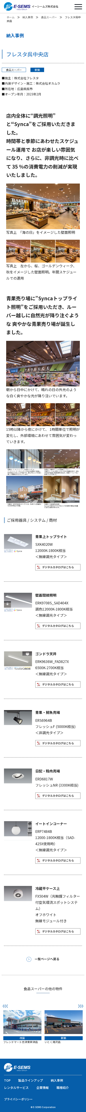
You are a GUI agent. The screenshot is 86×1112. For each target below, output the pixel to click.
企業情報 (42, 1087)
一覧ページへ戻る (47, 959)
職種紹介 (62, 1087)
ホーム (11, 17)
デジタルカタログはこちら (58, 567)
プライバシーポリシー (18, 1099)
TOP (7, 1080)
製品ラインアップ (30, 1080)
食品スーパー (49, 17)
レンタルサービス (16, 1087)
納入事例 (27, 17)
